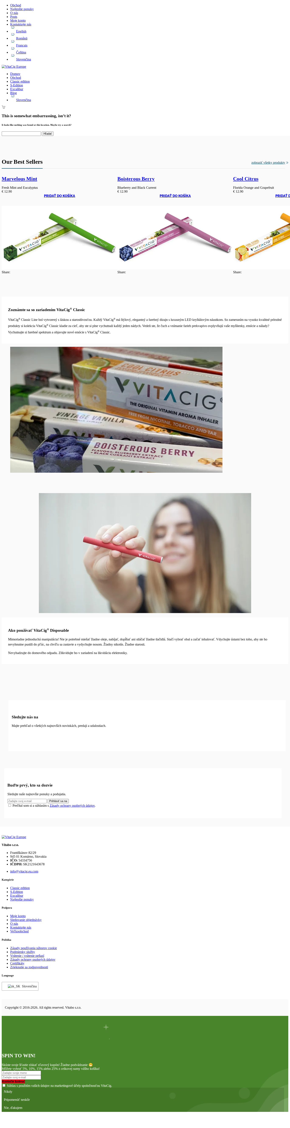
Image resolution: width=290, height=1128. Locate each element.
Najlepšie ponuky (22, 9)
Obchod (15, 5)
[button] (59, 199)
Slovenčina (27, 986)
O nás (14, 13)
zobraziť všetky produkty (268, 162)
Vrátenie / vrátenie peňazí (27, 955)
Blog (13, 93)
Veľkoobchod (19, 931)
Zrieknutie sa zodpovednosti (29, 967)
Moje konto (18, 20)
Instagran (27, 735)
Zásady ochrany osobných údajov (72, 805)
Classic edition (20, 81)
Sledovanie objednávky (26, 920)
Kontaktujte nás (20, 24)
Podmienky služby (22, 952)
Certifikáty (17, 963)
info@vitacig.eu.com (24, 871)
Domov (15, 74)
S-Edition (16, 85)
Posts (13, 16)
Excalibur (16, 89)
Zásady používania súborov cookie (33, 948)
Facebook (16, 735)
